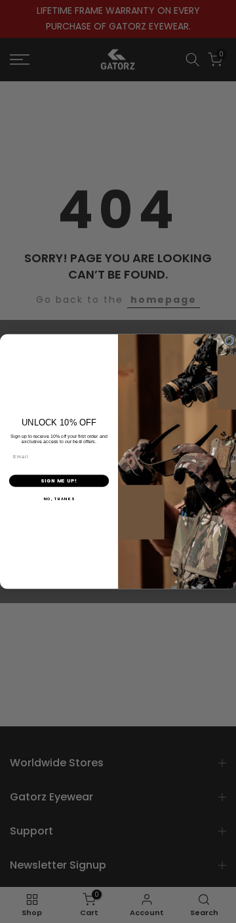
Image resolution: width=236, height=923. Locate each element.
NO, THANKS (59, 498)
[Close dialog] (229, 340)
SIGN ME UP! (59, 480)
